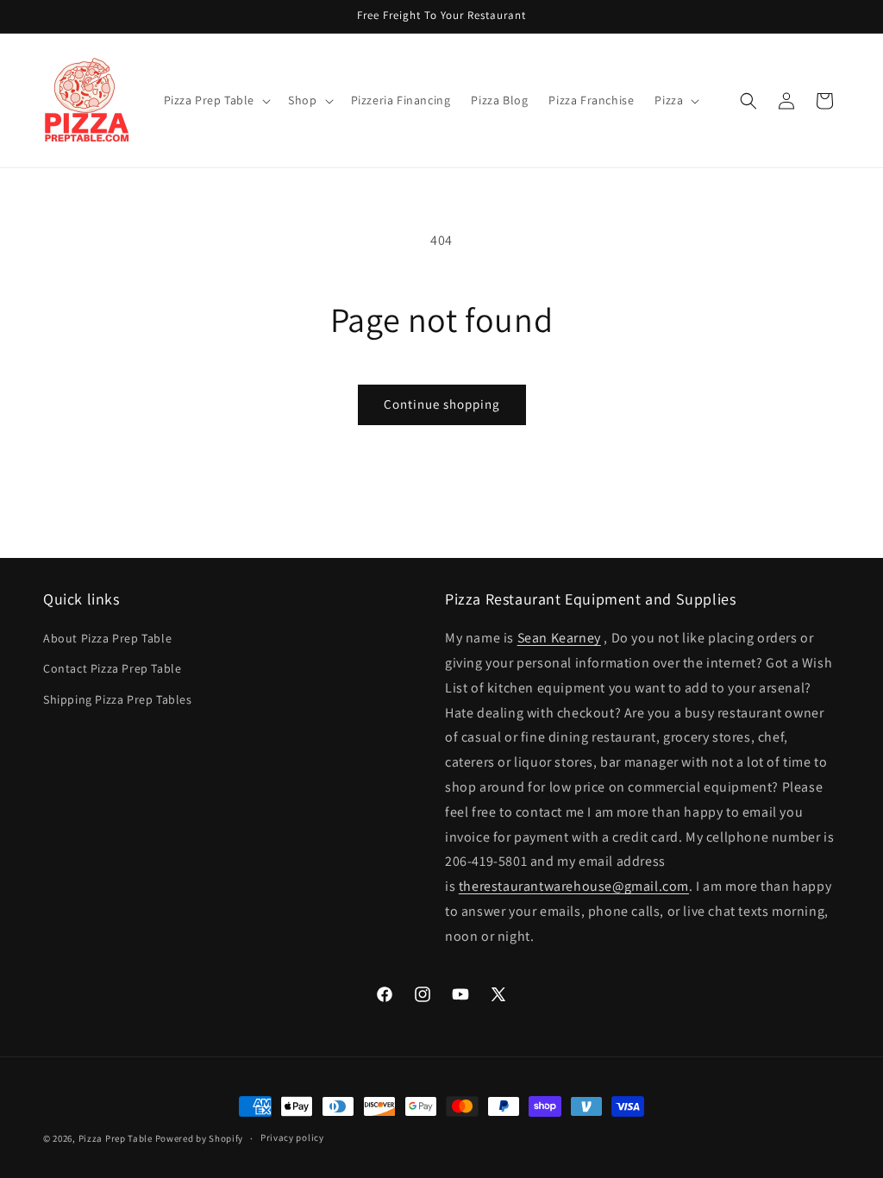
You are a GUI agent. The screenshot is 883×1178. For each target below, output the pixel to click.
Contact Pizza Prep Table (112, 668)
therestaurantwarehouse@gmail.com (574, 886)
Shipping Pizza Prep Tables (117, 699)
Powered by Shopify (199, 1138)
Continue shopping (442, 404)
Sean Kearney (559, 638)
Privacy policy (292, 1137)
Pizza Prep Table (115, 1138)
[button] (216, 100)
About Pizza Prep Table (107, 638)
